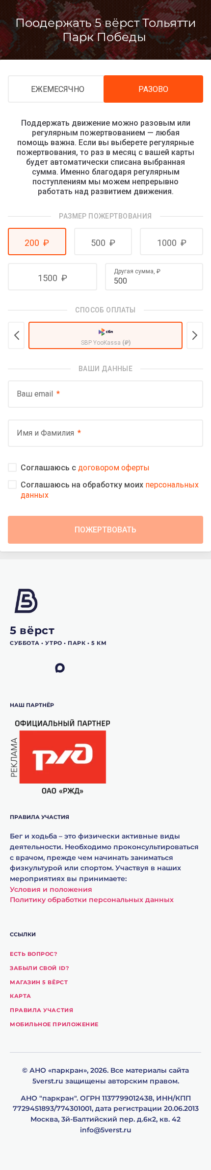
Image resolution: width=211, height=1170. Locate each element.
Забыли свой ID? (39, 968)
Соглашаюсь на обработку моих (110, 490)
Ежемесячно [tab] (57, 89)
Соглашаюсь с (85, 467)
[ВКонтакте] (21, 668)
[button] (37, 241)
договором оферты (114, 467)
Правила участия (41, 1010)
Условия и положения (51, 889)
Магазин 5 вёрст (39, 982)
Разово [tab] (153, 89)
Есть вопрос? (33, 953)
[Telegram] (43, 668)
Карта (20, 996)
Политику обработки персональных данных (92, 899)
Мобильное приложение (54, 1024)
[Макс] (66, 668)
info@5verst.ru (106, 1130)
